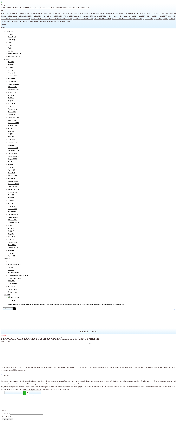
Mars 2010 (59, 16)
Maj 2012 (16, 13)
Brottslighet (13, 8)
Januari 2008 (107, 19)
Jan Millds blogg (13, 272)
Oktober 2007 (137, 19)
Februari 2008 (98, 19)
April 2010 (52, 16)
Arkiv (2, 10)
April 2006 (66, 21)
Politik (43, 8)
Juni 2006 (53, 21)
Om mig (3, 24)
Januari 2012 (48, 13)
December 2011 (57, 13)
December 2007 (117, 19)
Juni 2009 (142, 16)
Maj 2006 (60, 21)
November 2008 (25, 19)
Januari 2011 (150, 13)
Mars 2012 (30, 13)
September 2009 (118, 16)
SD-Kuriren (11, 286)
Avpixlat (10, 267)
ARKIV (6, 59)
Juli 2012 (3, 13)
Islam (32, 8)
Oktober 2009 (107, 16)
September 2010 (15, 16)
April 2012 (23, 13)
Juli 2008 (63, 19)
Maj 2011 (119, 13)
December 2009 (86, 16)
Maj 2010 (46, 16)
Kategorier (4, 5)
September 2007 (148, 19)
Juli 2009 (135, 16)
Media (37, 8)
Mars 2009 (162, 16)
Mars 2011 (132, 13)
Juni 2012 (10, 13)
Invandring (24, 8)
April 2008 (82, 19)
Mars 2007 (17, 21)
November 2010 (170, 13)
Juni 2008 (69, 19)
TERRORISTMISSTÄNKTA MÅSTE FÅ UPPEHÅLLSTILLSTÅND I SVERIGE (50, 338)
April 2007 (10, 21)
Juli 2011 (106, 13)
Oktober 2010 (5, 16)
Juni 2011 (112, 13)
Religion (49, 8)
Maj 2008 (76, 19)
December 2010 (159, 13)
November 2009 (97, 16)
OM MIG (7, 295)
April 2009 (155, 16)
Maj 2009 (148, 16)
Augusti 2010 (25, 16)
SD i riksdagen (12, 283)
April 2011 (125, 13)
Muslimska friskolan (14, 278)
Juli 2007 (165, 19)
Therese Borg (12, 292)
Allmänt (4, 8)
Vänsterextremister (80, 8)
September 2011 (88, 13)
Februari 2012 (38, 13)
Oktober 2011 (78, 13)
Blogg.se (3, 27)
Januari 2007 (35, 21)
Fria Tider (11, 270)
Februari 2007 (26, 21)
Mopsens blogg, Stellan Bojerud (18, 275)
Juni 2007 (172, 19)
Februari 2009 (170, 16)
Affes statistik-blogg (14, 264)
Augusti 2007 (158, 19)
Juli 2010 (33, 16)
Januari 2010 (77, 16)
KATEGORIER (9, 31)
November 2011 (68, 13)
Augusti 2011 (98, 13)
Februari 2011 (141, 13)
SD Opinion (11, 281)
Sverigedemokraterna (62, 8)
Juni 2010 (39, 16)
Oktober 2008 (35, 19)
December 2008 (14, 19)
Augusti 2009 (128, 16)
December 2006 (45, 21)
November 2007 (127, 19)
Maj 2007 (4, 21)
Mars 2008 (89, 19)
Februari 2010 (68, 16)
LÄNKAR (7, 259)
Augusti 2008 (55, 19)
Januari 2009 (5, 19)
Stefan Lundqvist (13, 289)
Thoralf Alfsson (88, 331)
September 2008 (45, 19)
